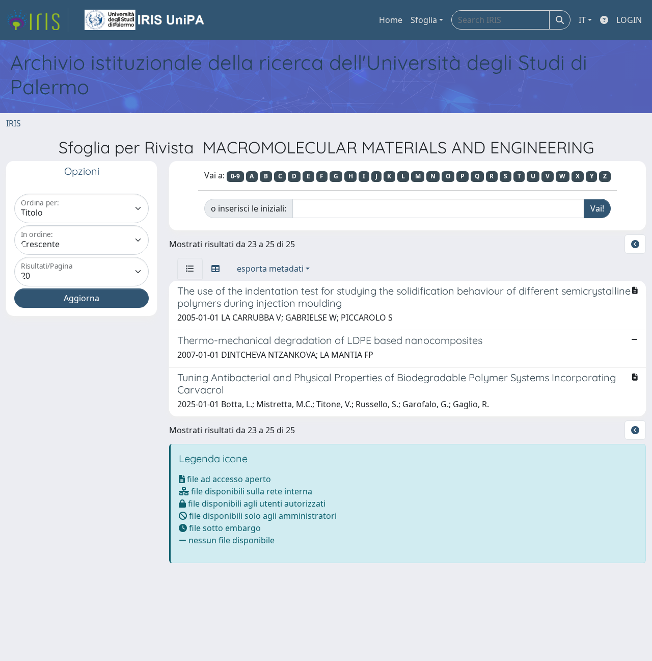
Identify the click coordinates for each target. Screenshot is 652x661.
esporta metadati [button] (270, 268)
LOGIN (629, 19)
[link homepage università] (145, 20)
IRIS (13, 123)
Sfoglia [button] (424, 19)
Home (390, 19)
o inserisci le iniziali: (248, 208)
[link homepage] (37, 20)
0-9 (235, 176)
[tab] (190, 268)
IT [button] (582, 19)
